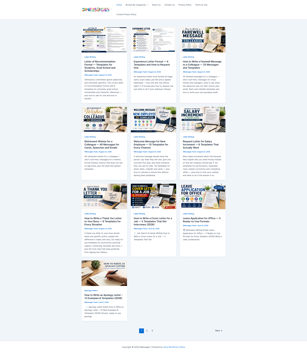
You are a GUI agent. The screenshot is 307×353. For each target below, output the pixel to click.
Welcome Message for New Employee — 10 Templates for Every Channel (151, 144)
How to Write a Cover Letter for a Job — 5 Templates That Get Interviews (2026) (153, 221)
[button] (147, 5)
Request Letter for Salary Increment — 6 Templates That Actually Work (201, 144)
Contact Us (169, 5)
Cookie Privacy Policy (126, 14)
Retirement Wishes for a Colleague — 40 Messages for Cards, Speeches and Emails (101, 144)
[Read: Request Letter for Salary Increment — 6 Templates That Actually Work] (202, 119)
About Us (156, 5)
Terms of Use (201, 5)
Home (119, 5)
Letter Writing (90, 57)
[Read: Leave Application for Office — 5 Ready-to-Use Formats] (202, 196)
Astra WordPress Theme (174, 347)
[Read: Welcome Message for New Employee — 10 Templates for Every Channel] (153, 119)
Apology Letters (90, 290)
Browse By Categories (136, 5)
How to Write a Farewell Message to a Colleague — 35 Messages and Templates (202, 64)
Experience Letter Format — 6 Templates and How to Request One (152, 64)
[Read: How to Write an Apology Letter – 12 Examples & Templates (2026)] (104, 273)
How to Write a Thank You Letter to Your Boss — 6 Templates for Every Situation (103, 221)
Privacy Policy (185, 5)
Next (218, 330)
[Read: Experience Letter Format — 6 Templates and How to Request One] (153, 39)
